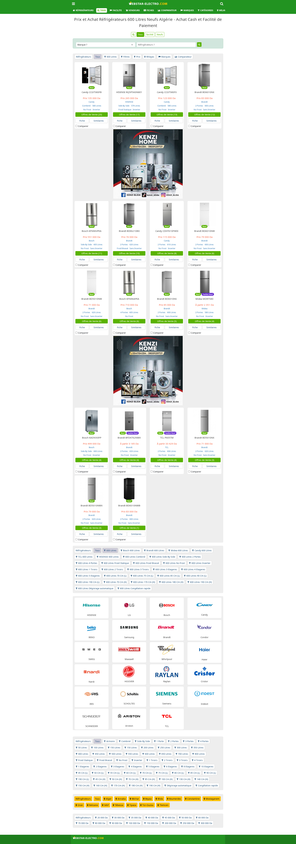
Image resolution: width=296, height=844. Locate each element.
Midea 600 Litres (179, 550)
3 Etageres (118, 766)
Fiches (150, 10)
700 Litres (183, 753)
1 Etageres (83, 766)
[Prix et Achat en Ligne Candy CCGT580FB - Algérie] (91, 75)
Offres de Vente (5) (167, 321)
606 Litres (171, 451)
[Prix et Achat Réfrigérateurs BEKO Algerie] (91, 627)
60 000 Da (203, 817)
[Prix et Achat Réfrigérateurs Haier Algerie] (204, 649)
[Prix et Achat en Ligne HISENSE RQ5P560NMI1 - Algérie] (129, 75)
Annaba (122, 798)
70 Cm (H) (133, 779)
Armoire (110, 741)
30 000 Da (119, 817)
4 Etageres (136, 766)
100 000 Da (134, 823)
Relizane (93, 805)
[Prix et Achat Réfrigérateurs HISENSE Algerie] (91, 604)
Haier (204, 659)
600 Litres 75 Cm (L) (143, 575)
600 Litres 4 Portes (87, 563)
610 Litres (171, 244)
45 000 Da (170, 817)
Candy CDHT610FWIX (166, 230)
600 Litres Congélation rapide (135, 588)
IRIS (92, 703)
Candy (92, 101)
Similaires (99, 120)
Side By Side (124, 105)
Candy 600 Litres (203, 550)
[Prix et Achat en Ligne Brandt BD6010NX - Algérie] (204, 75)
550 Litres (133, 753)
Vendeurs (134, 10)
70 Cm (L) (147, 772)
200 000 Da (170, 823)
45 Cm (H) (100, 779)
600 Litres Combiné (135, 556)
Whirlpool (167, 659)
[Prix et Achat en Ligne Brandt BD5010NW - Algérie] (91, 282)
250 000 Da (188, 823)
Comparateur (169, 10)
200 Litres (149, 747)
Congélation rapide (208, 785)
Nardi (92, 681)
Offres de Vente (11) (91, 253)
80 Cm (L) (179, 772)
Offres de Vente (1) (129, 527)
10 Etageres (207, 766)
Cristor (204, 681)
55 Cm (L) (115, 772)
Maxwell (129, 659)
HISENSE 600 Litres (109, 556)
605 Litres (97, 244)
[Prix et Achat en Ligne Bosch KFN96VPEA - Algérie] (91, 214)
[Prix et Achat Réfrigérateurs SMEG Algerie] (91, 649)
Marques (188, 10)
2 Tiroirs (168, 760)
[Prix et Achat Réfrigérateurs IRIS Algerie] (91, 693)
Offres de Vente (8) (167, 253)
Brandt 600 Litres (155, 550)
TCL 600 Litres (85, 556)
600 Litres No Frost (175, 563)
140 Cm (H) (202, 779)
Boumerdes (175, 798)
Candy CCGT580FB (92, 92)
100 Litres (99, 747)
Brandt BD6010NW (204, 230)
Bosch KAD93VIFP (91, 437)
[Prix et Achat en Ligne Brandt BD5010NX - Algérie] (204, 420)
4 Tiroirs (198, 760)
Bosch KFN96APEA (129, 298)
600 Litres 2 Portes (191, 556)
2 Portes (199, 105)
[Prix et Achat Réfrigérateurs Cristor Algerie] (204, 671)
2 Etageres (101, 766)
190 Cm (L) (83, 779)
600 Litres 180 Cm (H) (172, 582)
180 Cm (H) (136, 785)
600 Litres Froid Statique (116, 563)
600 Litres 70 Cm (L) (116, 575)
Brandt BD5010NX (204, 437)
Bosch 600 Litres (131, 550)
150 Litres (115, 747)
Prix (138, 56)
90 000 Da (117, 823)
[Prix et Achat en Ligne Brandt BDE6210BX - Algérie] (129, 214)
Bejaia (148, 798)
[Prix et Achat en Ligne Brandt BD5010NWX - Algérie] (91, 488)
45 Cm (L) (83, 772)
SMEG (91, 659)
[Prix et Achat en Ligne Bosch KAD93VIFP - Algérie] (91, 420)
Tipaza (132, 805)
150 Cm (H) (83, 785)
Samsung (129, 637)
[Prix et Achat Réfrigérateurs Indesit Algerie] (204, 693)
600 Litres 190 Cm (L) (88, 582)
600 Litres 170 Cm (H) (144, 582)
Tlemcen (164, 805)
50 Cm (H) (117, 779)
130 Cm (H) (184, 779)
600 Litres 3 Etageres (166, 569)
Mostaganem (212, 798)
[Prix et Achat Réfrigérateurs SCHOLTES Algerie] (129, 693)
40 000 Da (153, 817)
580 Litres (96, 105)
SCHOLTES (129, 703)
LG (129, 614)
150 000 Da (152, 823)
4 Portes (124, 312)
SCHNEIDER (91, 726)
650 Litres (166, 753)
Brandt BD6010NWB (129, 505)
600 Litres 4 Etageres (194, 569)
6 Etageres (171, 766)
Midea (204, 308)
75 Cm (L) (163, 772)
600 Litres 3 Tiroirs (139, 569)
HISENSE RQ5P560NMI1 (129, 92)
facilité (149, 34)
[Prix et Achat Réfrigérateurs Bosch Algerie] (167, 604)
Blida (160, 798)
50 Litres (82, 747)
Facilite (117, 10)
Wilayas (223, 10)
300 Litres (182, 747)
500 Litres (116, 753)
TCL (167, 447)
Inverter (96, 109)
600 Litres (112, 56)
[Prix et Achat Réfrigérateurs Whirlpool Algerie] (166, 649)
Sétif (106, 805)
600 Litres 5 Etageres (89, 575)
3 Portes (189, 741)
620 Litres (133, 244)
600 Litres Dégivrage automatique (95, 588)
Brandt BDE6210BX (129, 230)
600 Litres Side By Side (163, 556)
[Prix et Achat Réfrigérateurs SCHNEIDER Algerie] (91, 715)
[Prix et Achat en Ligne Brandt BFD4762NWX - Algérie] (129, 420)
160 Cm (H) (101, 785)
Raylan (166, 681)
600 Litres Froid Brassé (147, 563)
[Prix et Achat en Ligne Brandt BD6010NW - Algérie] (204, 214)
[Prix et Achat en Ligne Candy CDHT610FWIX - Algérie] (167, 214)
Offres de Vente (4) (204, 321)
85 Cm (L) (195, 772)
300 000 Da (206, 823)
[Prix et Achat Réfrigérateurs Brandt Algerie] (167, 627)
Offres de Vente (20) (91, 114)
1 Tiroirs (153, 760)
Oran (80, 805)
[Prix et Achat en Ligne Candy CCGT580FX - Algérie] (167, 75)
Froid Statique (124, 109)
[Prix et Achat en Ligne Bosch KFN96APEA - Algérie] (129, 282)
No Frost (87, 109)
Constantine (193, 798)
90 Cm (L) (211, 772)
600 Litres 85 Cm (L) (170, 575)
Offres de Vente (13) (167, 114)
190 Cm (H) (154, 785)
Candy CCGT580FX (167, 92)
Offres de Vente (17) (129, 114)
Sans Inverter (209, 109)
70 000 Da (83, 823)
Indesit (204, 703)
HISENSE (129, 101)
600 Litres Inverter (200, 563)
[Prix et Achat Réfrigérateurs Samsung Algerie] (129, 627)
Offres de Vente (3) (204, 460)
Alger (108, 798)
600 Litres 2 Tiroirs (113, 569)
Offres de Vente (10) (129, 253)
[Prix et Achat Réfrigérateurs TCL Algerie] (167, 715)
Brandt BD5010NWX (92, 505)
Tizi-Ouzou (147, 805)
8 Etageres (189, 766)
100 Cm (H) (167, 779)
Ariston (129, 725)
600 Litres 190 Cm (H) (201, 582)
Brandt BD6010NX (204, 92)
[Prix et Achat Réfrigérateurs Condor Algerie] (204, 627)
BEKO (92, 637)
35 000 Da (136, 817)
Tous (103, 10)
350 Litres (198, 747)
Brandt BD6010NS (167, 298)
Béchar (135, 798)
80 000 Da (100, 823)
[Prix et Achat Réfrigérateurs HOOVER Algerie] (129, 671)
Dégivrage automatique (179, 785)
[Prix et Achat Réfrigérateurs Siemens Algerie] (166, 693)
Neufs (160, 34)
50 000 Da (186, 817)
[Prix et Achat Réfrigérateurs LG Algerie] (129, 604)
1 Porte (160, 741)
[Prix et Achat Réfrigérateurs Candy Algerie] (204, 604)
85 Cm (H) (150, 779)
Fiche (82, 120)
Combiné (86, 105)
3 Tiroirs (183, 760)
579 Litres (135, 105)
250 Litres (165, 747)
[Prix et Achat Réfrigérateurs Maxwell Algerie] (129, 649)
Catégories (206, 10)
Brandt (204, 101)
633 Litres (133, 451)
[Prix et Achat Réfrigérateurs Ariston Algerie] (129, 715)
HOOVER (129, 681)
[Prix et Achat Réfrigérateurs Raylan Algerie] (166, 671)
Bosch (91, 240)
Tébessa (119, 805)
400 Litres (83, 753)
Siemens (166, 703)
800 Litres (200, 753)
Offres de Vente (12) (204, 114)
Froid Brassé (122, 248)
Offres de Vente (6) (204, 253)
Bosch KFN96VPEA (91, 230)
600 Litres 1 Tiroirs (87, 569)
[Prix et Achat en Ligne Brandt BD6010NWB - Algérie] (129, 488)
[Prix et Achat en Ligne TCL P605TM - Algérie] (167, 420)
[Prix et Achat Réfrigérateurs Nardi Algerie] (91, 671)
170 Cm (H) (119, 785)
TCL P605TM (167, 437)
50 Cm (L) (99, 772)
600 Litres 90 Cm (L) (196, 575)
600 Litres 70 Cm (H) (116, 582)
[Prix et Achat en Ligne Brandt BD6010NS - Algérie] (167, 282)
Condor (204, 637)
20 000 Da (102, 817)
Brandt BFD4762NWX (129, 437)
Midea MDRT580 (204, 298)
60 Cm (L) (131, 772)
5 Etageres (153, 766)
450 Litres (100, 753)
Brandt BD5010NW (91, 298)
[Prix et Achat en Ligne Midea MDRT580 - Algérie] (204, 282)
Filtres (126, 56)
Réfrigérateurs (84, 10)
